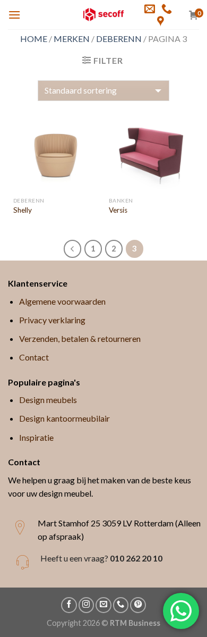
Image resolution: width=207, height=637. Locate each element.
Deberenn (119, 38)
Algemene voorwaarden (62, 301)
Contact (34, 357)
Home (33, 38)
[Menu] (14, 15)
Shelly (22, 210)
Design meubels (48, 400)
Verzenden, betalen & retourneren (80, 338)
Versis (118, 210)
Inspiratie (36, 437)
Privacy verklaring (52, 320)
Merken (72, 38)
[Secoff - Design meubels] (103, 14)
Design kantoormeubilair (64, 418)
